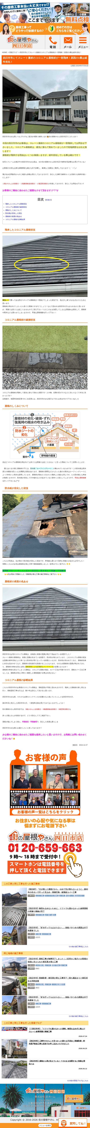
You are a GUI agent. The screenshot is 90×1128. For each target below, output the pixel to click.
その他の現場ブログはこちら (77, 1081)
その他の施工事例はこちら (78, 946)
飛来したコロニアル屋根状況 (16, 204)
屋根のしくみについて (13, 210)
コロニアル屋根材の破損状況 (16, 207)
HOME (4, 52)
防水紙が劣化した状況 (13, 213)
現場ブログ (13, 52)
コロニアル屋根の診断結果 (15, 219)
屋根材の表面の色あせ (13, 216)
